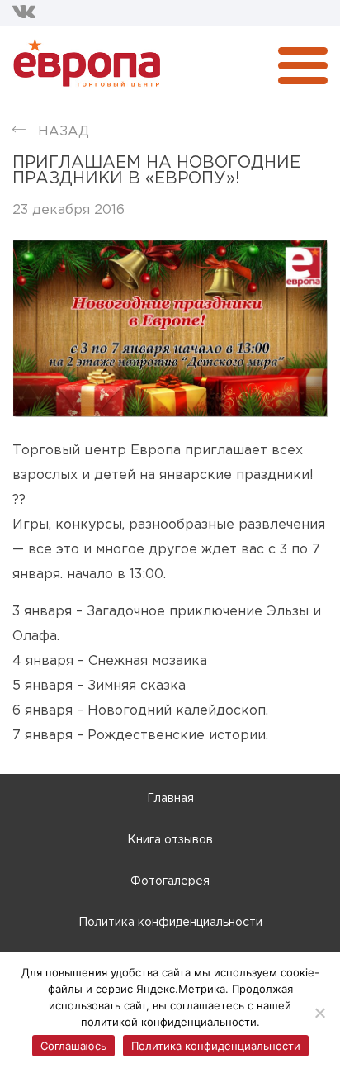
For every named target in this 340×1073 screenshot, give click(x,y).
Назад (63, 132)
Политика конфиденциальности (170, 923)
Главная (170, 799)
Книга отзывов (170, 840)
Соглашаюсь (73, 1045)
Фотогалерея (170, 881)
